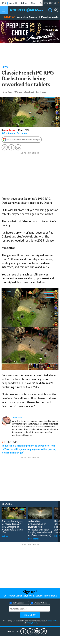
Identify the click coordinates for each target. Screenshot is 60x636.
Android (13, 3)
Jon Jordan (10, 130)
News (33, 3)
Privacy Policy (31, 623)
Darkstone (22, 133)
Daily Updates (18, 603)
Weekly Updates (40, 603)
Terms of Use (52, 621)
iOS (4, 3)
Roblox (24, 3)
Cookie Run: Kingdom (27, 17)
